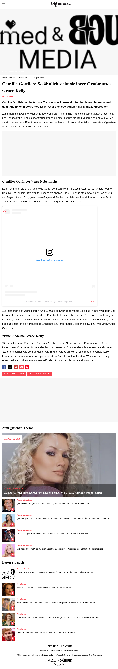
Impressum (44, 651)
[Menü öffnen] (3, 4)
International (14, 97)
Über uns (52, 646)
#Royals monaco (39, 373)
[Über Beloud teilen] (27, 367)
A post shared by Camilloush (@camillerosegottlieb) (49, 301)
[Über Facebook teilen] (4, 367)
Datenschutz (55, 651)
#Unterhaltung (14, 373)
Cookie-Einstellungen (69, 651)
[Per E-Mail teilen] (21, 367)
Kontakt (66, 646)
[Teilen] (16, 367)
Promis (5, 97)
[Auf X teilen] (10, 367)
